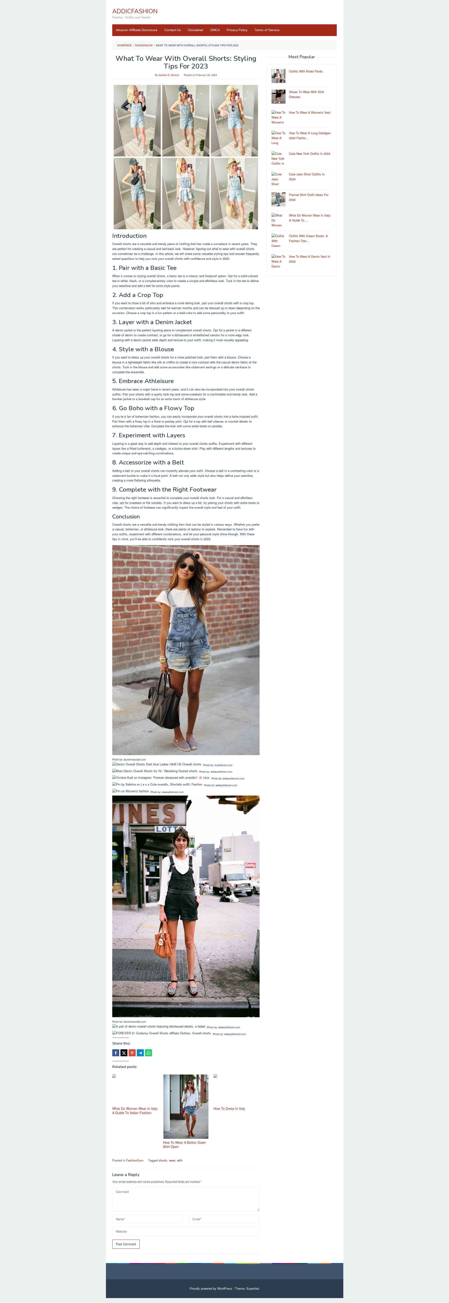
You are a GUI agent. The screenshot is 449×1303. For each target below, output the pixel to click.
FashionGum (134, 1160)
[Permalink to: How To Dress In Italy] (237, 1089)
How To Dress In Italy (229, 1108)
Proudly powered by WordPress (211, 1288)
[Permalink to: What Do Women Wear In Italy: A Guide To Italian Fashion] (135, 1089)
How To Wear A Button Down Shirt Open (184, 1144)
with (179, 1160)
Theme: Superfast (247, 1288)
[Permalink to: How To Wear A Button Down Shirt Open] (186, 1106)
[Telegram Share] (140, 1052)
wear (172, 1160)
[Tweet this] (123, 1052)
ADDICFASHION (135, 11)
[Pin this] (132, 1052)
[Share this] (115, 1052)
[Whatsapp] (148, 1052)
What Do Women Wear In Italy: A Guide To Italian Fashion (135, 1110)
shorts (163, 1160)
